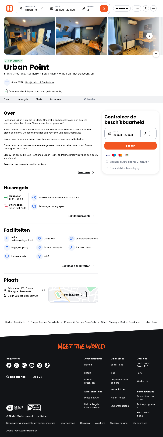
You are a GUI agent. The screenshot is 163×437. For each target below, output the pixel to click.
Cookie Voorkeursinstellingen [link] (21, 430)
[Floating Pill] (149, 36)
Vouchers (100, 423)
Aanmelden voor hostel (145, 398)
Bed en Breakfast (13, 61)
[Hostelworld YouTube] (31, 365)
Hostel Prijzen (118, 389)
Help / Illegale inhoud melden (92, 406)
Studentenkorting (120, 405)
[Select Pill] (146, 8)
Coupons (85, 423)
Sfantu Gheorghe (14, 73)
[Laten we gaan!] (104, 8)
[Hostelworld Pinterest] (39, 365)
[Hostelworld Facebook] (8, 365)
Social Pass (117, 364)
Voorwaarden (67, 423)
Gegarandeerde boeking (119, 381)
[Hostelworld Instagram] (24, 365)
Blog (113, 373)
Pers (139, 373)
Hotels (87, 373)
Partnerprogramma (146, 406)
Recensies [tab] (55, 99)
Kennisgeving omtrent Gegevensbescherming (30, 423)
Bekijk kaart (49, 73)
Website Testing (119, 423)
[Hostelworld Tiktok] (47, 365)
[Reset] (42, 8)
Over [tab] (6, 99)
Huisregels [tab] (22, 99)
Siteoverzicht (140, 423)
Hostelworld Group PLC (143, 365)
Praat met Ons (91, 397)
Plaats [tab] (39, 99)
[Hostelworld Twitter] (16, 365)
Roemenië (33, 73)
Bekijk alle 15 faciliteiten (39, 82)
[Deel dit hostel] (156, 54)
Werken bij (142, 381)
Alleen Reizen (118, 397)
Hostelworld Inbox (143, 414)
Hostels (88, 364)
